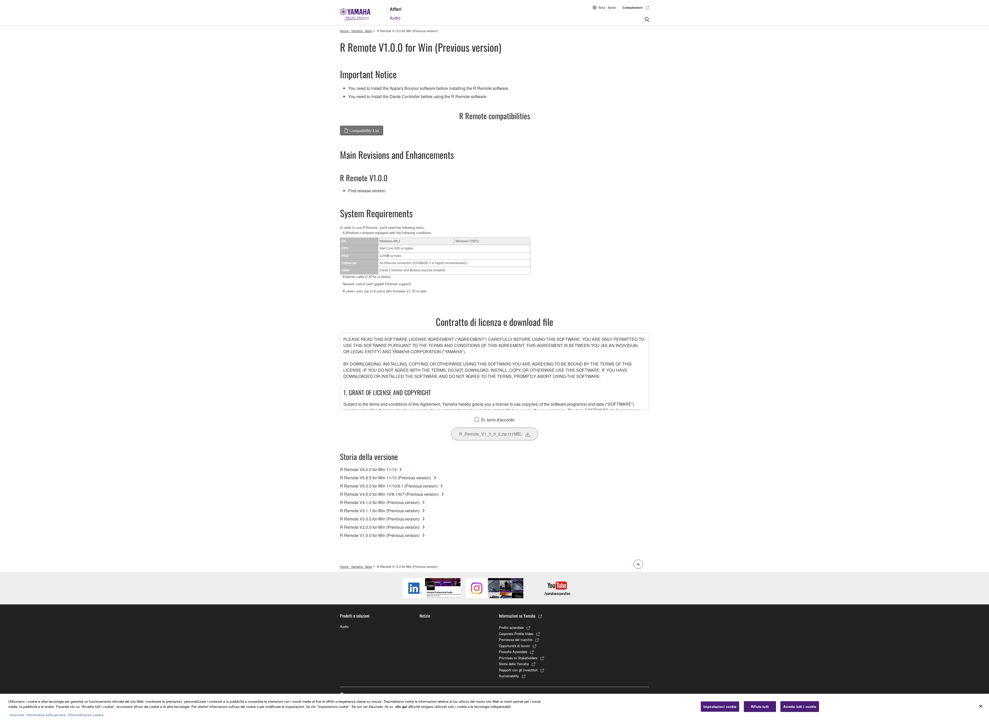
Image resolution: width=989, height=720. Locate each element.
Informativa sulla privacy (46, 714)
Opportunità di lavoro (514, 645)
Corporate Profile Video (516, 633)
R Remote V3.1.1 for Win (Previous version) (380, 511)
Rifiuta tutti (760, 706)
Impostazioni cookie (719, 706)
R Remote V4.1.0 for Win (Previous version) (380, 502)
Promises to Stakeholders (518, 657)
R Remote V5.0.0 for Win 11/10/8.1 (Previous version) (389, 486)
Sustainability (509, 675)
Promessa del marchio (515, 639)
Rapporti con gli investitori (518, 669)
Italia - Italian (607, 7)
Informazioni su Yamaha (517, 616)
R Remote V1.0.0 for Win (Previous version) (380, 535)
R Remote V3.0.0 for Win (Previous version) (380, 519)
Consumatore (633, 7)
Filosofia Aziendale (513, 651)
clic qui (401, 706)
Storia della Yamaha (514, 663)
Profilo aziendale (511, 627)
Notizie (425, 616)
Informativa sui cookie (86, 714)
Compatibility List (364, 130)
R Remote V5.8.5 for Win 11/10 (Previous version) (385, 478)
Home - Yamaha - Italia (356, 31)
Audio (395, 18)
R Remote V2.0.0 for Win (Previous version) (380, 527)
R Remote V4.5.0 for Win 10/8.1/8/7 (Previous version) (389, 494)
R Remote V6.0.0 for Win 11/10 (368, 469)
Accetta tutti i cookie (799, 706)
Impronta (17, 714)
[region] (494, 707)
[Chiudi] (980, 706)
